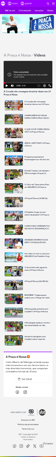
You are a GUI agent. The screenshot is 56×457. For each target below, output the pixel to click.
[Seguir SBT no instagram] (21, 446)
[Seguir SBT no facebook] (14, 446)
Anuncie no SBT (28, 420)
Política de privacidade (28, 424)
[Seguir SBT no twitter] (35, 446)
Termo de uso (28, 429)
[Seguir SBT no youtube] (41, 446)
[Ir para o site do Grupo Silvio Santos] (24, 412)
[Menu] (53, 3)
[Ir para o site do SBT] (42, 412)
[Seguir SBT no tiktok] (28, 446)
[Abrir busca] (48, 3)
